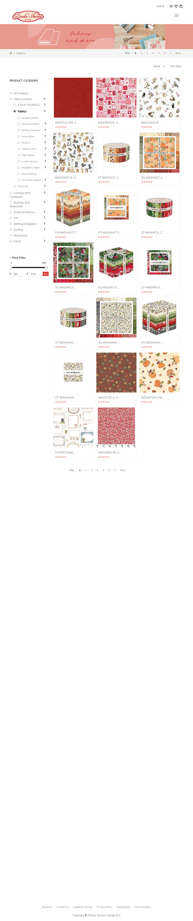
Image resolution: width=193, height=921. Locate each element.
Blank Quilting (29, 173)
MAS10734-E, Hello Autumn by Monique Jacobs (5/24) (152, 397)
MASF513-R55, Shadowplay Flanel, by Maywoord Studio (66, 122)
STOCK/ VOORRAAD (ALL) (30, 104)
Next (178, 53)
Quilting (18, 229)
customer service (82, 906)
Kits (16, 218)
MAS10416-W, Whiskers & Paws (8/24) (152, 122)
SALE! (17, 241)
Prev (127, 53)
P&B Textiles (28, 155)
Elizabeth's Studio (31, 167)
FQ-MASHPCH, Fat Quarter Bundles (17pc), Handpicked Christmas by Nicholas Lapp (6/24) (109, 287)
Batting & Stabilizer (25, 224)
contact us (63, 906)
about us (47, 906)
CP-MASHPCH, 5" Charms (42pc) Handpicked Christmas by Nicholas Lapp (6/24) (152, 287)
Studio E (26, 142)
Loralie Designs (30, 161)
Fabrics (22, 111)
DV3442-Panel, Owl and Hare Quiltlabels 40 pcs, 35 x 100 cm (66, 452)
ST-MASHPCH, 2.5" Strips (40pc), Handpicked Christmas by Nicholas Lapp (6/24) (152, 232)
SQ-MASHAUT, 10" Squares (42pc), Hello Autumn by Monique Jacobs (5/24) (152, 177)
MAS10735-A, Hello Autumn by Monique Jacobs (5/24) (109, 397)
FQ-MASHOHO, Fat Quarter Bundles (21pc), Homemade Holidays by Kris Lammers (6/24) (152, 342)
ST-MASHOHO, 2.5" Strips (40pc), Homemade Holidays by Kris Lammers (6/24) (66, 342)
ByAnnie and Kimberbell (20, 204)
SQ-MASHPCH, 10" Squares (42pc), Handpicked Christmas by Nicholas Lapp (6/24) (66, 287)
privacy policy (104, 906)
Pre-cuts (23, 186)
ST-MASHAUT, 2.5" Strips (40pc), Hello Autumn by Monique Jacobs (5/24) (109, 177)
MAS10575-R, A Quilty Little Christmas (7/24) (109, 122)
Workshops (21, 235)
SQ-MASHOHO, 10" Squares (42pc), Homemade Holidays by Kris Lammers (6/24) (109, 342)
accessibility (123, 906)
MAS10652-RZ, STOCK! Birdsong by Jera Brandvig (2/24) (109, 452)
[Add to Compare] (171, 6)
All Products (21, 93)
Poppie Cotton (29, 148)
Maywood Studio (30, 123)
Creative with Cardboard (20, 194)
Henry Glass (28, 136)
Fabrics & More (23, 99)
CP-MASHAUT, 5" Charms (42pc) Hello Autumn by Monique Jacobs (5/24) (109, 232)
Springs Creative (30, 117)
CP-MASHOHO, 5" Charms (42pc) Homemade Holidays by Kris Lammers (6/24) (66, 397)
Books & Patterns (24, 212)
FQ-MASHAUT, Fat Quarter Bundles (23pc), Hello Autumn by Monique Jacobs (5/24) (66, 232)
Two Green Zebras (31, 180)
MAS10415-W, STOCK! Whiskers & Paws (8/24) (66, 177)
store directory (143, 906)
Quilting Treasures (31, 130)
